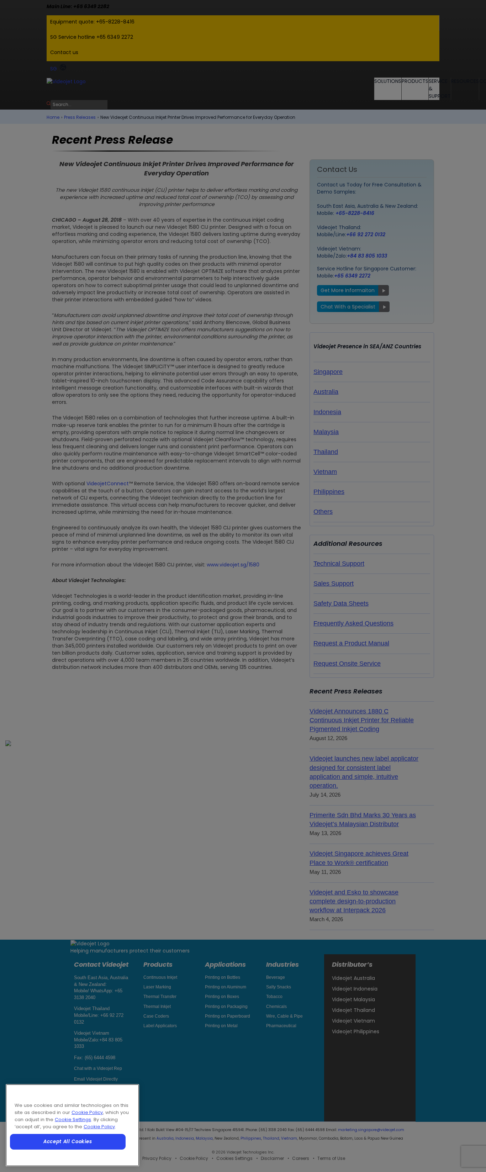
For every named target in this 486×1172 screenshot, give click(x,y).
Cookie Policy (87, 1112)
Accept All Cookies (67, 1141)
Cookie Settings (73, 1119)
